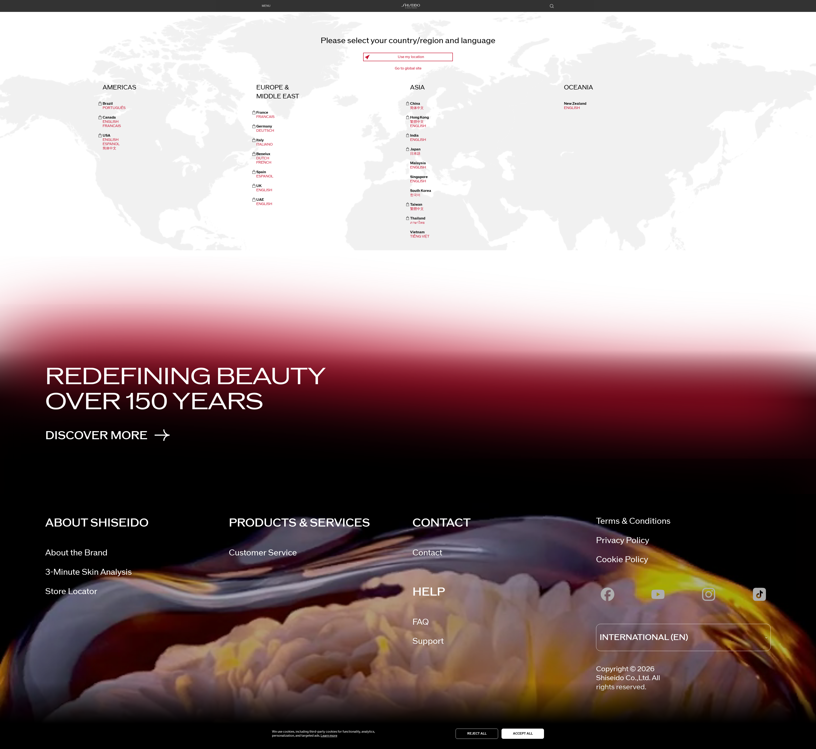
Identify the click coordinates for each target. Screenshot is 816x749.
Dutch (262, 158)
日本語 (415, 154)
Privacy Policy (622, 540)
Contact (427, 552)
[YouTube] (658, 594)
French (263, 162)
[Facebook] (607, 594)
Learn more (329, 735)
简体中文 (109, 148)
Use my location (411, 57)
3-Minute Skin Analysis (88, 572)
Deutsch (265, 131)
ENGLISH (418, 126)
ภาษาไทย (417, 223)
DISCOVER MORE (96, 435)
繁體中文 (417, 122)
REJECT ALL (477, 733)
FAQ (420, 622)
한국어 (415, 195)
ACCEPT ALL (523, 733)
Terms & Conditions (633, 521)
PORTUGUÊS (114, 108)
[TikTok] (759, 594)
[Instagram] (708, 594)
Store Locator (71, 591)
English (111, 122)
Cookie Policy (622, 559)
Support (428, 641)
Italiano (264, 144)
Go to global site (408, 68)
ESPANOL (111, 144)
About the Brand (76, 552)
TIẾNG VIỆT (419, 236)
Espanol (264, 176)
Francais (112, 126)
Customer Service (263, 552)
